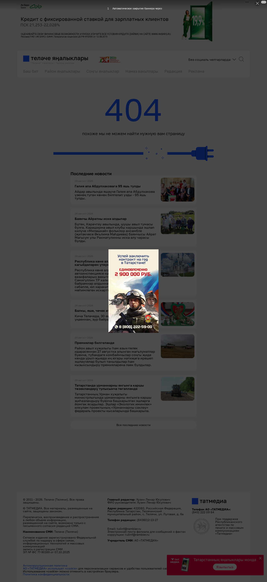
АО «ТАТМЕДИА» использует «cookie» (50, 568)
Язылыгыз (224, 567)
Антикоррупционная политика (45, 565)
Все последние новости (133, 425)
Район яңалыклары (62, 71)
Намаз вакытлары (141, 71)
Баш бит (30, 71)
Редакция (173, 71)
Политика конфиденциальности (46, 574)
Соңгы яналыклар (102, 71)
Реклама (196, 71)
